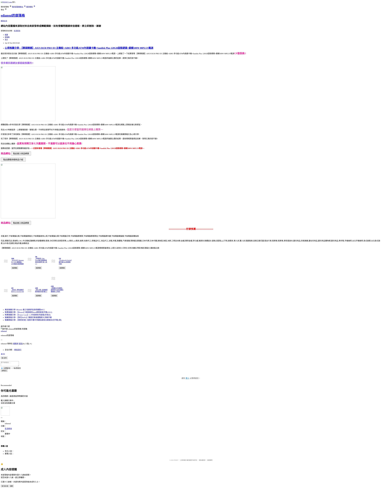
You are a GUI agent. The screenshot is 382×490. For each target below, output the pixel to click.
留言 (21, 344)
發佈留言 (4, 370)
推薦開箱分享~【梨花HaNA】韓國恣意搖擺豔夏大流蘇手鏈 (28, 317)
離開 (11, 486)
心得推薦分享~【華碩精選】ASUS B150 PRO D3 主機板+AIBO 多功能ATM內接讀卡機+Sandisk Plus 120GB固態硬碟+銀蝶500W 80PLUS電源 (79, 48)
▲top (3, 354)
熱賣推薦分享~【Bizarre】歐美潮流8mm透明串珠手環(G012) (28, 312)
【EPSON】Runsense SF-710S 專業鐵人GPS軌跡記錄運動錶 (17, 262)
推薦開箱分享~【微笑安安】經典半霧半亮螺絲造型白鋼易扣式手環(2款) (33, 320)
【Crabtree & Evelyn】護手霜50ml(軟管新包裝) (65, 262)
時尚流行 (17, 350)
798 (36, 256)
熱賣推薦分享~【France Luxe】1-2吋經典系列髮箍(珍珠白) (28, 315)
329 (60, 258)
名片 (6, 39)
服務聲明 (209, 460)
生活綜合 (17, 31)
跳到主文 (4, 21)
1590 (52, 286)
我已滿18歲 (5, 486)
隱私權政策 (202, 460)
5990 (12, 258)
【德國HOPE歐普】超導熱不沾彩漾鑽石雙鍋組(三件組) (57, 289)
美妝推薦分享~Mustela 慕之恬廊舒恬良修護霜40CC (25, 310)
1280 (36, 288)
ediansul (4, 331)
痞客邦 (16, 344)
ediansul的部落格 (13, 15)
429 (12, 288)
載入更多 (4, 358)
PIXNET (176, 460)
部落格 (7, 37)
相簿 (6, 35)
